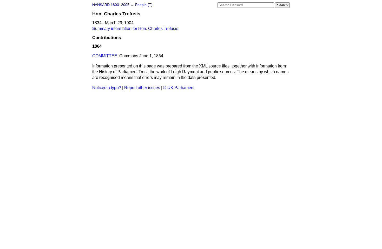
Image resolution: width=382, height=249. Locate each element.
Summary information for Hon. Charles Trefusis (135, 28)
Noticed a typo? (106, 87)
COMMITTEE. (105, 56)
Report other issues (142, 87)
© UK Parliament (178, 87)
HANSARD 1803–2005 (110, 5)
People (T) (144, 5)
